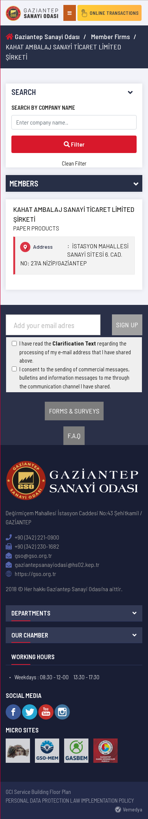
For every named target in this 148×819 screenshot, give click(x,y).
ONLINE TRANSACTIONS (114, 13)
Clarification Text (74, 343)
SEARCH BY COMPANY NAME (43, 107)
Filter (77, 144)
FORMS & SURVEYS (74, 411)
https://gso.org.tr (35, 573)
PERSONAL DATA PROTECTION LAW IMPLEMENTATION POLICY (70, 800)
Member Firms (110, 36)
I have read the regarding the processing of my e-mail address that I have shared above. (75, 352)
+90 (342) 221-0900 (36, 537)
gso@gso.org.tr (33, 555)
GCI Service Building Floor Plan (38, 791)
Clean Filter (74, 163)
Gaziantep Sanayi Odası (46, 36)
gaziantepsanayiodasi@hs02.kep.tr (56, 564)
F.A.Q (74, 435)
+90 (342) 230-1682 (36, 546)
